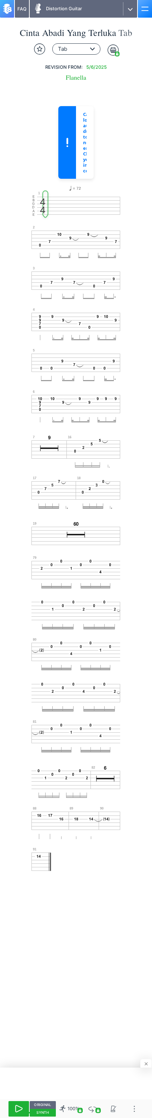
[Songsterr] (7, 9)
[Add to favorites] (39, 49)
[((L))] (92, 1108)
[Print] (113, 50)
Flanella (76, 77)
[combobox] (76, 49)
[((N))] (113, 1108)
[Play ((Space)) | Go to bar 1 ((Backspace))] (18, 1109)
